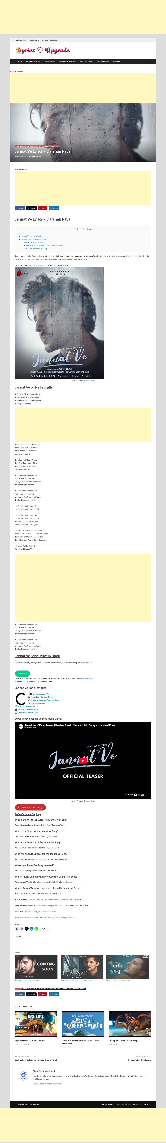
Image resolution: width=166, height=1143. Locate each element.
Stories (116, 62)
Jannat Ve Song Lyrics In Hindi (33, 239)
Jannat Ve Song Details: (33, 242)
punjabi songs (33, 62)
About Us (45, 40)
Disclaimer (137, 1104)
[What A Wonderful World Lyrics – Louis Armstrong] (83, 1025)
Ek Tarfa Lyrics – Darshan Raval (118, 980)
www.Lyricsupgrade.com (51, 905)
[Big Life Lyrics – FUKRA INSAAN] (36, 1025)
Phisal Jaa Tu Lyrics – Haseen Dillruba (40, 911)
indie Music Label (53, 989)
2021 (17, 146)
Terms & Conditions (123, 1104)
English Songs (86, 62)
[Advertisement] (73, 17)
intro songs (103, 62)
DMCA (147, 1104)
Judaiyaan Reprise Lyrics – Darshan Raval (76, 980)
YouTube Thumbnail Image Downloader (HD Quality (57, 899)
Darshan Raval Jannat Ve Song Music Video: (44, 245)
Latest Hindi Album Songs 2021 (73, 989)
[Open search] (150, 62)
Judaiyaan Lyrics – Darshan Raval (27, 980)
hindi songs (49, 62)
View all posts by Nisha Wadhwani (48, 1084)
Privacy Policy (107, 1104)
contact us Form (86, 678)
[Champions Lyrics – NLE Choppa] (130, 1025)
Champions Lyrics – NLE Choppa (124, 1040)
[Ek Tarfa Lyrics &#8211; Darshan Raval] (128, 967)
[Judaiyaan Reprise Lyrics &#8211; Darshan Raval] (82, 967)
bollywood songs (67, 62)
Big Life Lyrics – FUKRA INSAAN (30, 1040)
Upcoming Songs (45, 146)
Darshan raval (29, 989)
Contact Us (54, 40)
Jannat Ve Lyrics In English (32, 236)
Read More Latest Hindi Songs (30, 807)
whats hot (55, 146)
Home (19, 62)
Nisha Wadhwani (35, 156)
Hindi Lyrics (41, 989)
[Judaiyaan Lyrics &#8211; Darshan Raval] (36, 967)
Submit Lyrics (34, 40)
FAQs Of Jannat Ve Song (36, 248)
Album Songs (24, 146)
